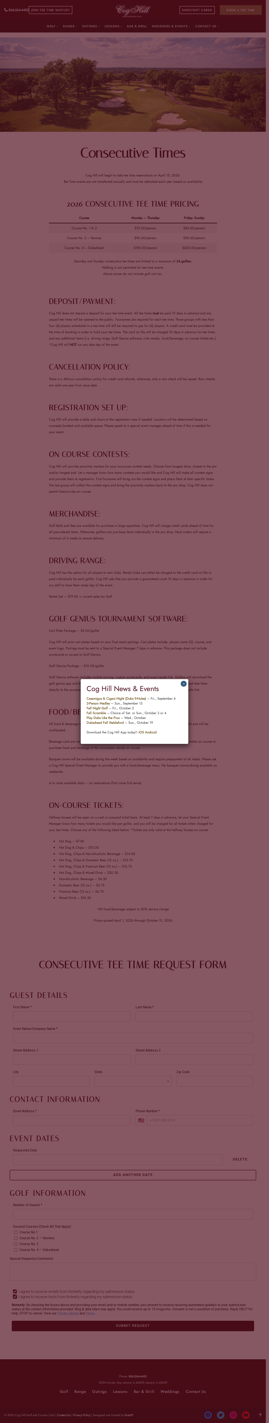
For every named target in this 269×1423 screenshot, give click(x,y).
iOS (141, 732)
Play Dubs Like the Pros (103, 717)
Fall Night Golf (97, 708)
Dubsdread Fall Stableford (105, 722)
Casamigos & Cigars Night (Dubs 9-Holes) (117, 698)
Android (151, 732)
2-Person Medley (98, 703)
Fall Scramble (96, 713)
